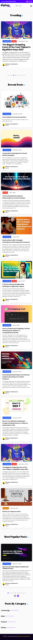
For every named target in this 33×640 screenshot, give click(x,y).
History (6, 508)
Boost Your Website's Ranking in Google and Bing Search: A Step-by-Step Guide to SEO (15, 423)
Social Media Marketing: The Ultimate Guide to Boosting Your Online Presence (16, 377)
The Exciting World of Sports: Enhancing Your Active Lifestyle (13, 197)
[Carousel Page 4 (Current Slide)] (13, 75)
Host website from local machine (14, 117)
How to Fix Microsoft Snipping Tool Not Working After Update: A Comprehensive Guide (16, 331)
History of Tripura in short (11, 512)
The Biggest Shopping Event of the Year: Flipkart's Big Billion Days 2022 (16, 47)
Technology (7, 41)
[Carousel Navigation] (16, 595)
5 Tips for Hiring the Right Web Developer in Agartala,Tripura (13, 285)
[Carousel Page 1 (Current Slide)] (8, 593)
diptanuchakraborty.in (24, 636)
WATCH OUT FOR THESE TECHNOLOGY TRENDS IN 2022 (15, 567)
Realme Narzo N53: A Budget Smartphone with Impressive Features (16, 241)
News (14, 41)
